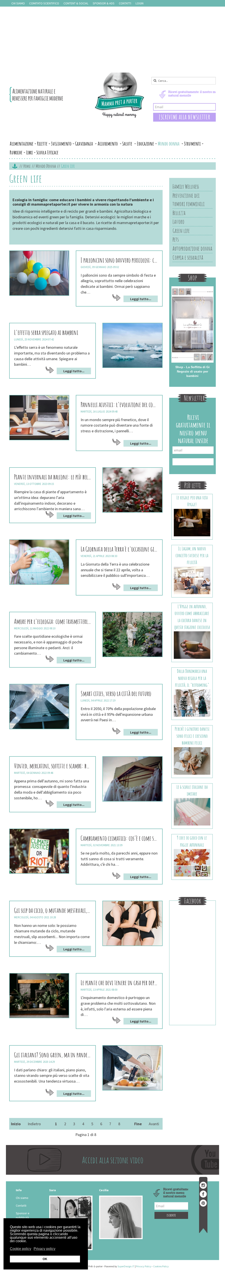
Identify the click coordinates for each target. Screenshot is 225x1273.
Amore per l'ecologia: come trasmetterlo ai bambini (52, 621)
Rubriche (16, 152)
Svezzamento (61, 143)
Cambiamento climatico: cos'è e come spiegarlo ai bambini (119, 838)
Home (27, 166)
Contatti (125, 3)
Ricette (42, 143)
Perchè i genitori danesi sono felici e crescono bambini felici (192, 736)
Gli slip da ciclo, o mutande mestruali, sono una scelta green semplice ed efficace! (52, 910)
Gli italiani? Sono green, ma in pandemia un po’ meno (52, 1054)
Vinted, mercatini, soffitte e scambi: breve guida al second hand (52, 765)
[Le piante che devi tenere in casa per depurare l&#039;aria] (39, 995)
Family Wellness (185, 186)
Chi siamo (18, 3)
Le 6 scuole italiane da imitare (192, 790)
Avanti (154, 1123)
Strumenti (192, 143)
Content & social (76, 3)
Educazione (145, 143)
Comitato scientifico (44, 3)
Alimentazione (21, 143)
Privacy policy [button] (44, 1249)
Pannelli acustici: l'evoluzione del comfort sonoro (119, 404)
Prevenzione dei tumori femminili (188, 200)
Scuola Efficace (47, 152)
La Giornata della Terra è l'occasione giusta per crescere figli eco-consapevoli (119, 549)
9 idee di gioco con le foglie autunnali (192, 841)
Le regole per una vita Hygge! (192, 501)
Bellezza (178, 213)
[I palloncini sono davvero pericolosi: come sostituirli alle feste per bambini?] (39, 273)
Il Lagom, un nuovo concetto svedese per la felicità (192, 555)
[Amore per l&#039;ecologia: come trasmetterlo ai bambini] (132, 634)
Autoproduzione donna (192, 248)
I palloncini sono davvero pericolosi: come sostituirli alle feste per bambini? (119, 260)
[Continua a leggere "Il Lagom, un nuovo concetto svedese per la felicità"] (192, 580)
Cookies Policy (161, 1266)
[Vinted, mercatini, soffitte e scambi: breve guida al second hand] (132, 779)
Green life (181, 230)
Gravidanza (84, 143)
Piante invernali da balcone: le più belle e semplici (52, 476)
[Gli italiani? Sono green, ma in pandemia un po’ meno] (132, 1067)
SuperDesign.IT (126, 1266)
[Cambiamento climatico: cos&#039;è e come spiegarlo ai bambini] (39, 851)
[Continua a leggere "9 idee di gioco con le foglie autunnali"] (192, 862)
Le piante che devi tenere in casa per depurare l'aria (119, 982)
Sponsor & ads (103, 3)
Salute (127, 143)
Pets (175, 239)
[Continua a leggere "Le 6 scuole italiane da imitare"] (192, 811)
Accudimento (108, 143)
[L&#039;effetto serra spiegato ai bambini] (132, 345)
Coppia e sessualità (187, 257)
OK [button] (45, 1259)
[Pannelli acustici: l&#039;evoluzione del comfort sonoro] (39, 417)
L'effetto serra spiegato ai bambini (46, 332)
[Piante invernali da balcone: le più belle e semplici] (132, 490)
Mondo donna (169, 143)
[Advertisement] (112, 39)
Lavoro (178, 221)
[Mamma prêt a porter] (77, 95)
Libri (29, 152)
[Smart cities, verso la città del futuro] (39, 706)
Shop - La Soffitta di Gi (192, 367)
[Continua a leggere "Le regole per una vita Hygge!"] (192, 522)
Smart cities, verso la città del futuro (116, 693)
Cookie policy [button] (20, 1249)
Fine (138, 1123)
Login (139, 3)
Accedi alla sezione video (112, 1159)
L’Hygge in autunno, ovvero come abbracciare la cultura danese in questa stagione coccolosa (192, 616)
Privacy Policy (143, 1266)
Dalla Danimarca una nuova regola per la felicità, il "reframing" (192, 678)
